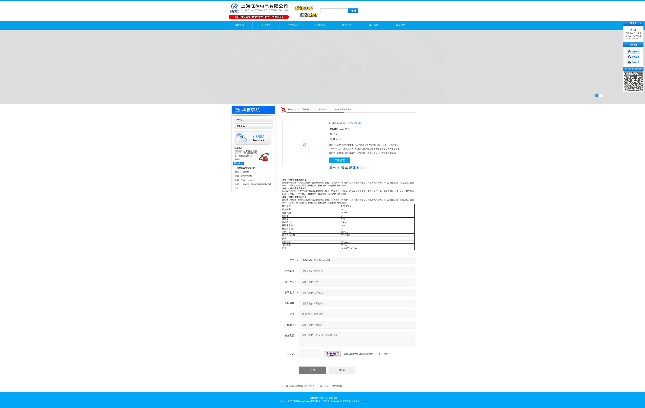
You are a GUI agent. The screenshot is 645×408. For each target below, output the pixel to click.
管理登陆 (347, 401)
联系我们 (400, 25)
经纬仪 (240, 119)
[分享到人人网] (354, 167)
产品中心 (293, 25)
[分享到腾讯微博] (350, 167)
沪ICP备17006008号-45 (332, 401)
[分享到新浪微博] (346, 167)
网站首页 (239, 25)
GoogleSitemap (304, 401)
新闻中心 (320, 25)
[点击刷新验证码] (332, 354)
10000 (339, 139)
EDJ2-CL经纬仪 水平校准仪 (301, 386)
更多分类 (241, 126)
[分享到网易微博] (357, 167)
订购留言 (339, 160)
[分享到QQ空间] (343, 167)
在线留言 (373, 25)
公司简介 (266, 25)
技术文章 (347, 25)
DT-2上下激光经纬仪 (333, 386)
